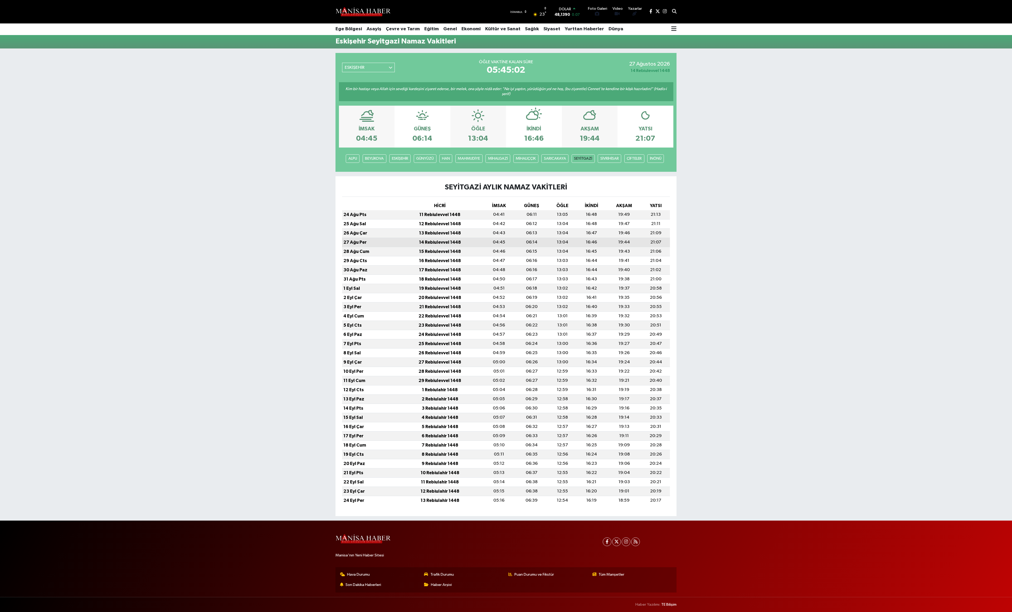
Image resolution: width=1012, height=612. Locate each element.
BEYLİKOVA (374, 158)
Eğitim (431, 29)
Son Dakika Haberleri (363, 585)
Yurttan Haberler (584, 29)
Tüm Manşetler (611, 574)
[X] (616, 541)
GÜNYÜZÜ (425, 158)
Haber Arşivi (441, 585)
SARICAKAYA (555, 158)
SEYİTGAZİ (583, 158)
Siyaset (551, 29)
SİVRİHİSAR (609, 158)
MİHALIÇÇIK (526, 158)
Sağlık (532, 29)
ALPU (352, 158)
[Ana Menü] (674, 29)
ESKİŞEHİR (400, 158)
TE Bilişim (669, 604)
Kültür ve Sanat (502, 29)
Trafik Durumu (442, 574)
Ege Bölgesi (348, 29)
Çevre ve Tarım (403, 29)
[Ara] (674, 11)
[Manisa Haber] (363, 11)
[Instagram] (626, 541)
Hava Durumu (358, 574)
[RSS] (635, 541)
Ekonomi (471, 29)
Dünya (616, 29)
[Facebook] (607, 541)
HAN (446, 158)
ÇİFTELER (634, 158)
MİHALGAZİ (498, 158)
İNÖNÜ (655, 158)
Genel (450, 29)
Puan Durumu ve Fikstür (534, 574)
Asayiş (374, 29)
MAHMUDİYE (469, 158)
